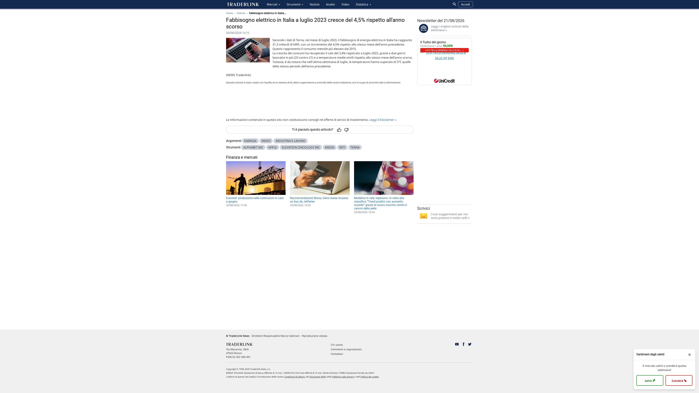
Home (229, 13)
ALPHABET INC (253, 147)
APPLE (272, 147)
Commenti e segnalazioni (346, 349)
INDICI (266, 141)
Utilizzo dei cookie (369, 376)
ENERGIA (250, 141)
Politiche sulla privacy (343, 376)
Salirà (650, 380)
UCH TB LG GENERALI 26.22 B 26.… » (444, 50)
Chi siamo (337, 344)
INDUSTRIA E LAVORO (290, 141)
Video (345, 4)
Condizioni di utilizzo (294, 376)
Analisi (330, 4)
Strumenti (294, 4)
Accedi (465, 4)
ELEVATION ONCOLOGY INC (301, 147)
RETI (342, 147)
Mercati (272, 4)
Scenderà (680, 380)
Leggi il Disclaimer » (382, 120)
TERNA (355, 147)
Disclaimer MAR (317, 376)
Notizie (314, 4)
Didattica (362, 4)
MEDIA (329, 147)
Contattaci (337, 354)
